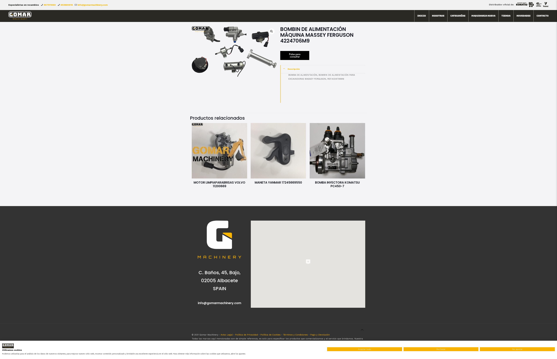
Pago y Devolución (320, 334)
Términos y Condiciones (295, 334)
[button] (272, 31)
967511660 (50, 5)
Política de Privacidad (246, 334)
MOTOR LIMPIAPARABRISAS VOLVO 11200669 (219, 184)
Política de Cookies (270, 334)
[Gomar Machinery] (19, 16)
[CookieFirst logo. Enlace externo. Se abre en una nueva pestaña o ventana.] (8, 345)
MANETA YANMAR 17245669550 (278, 182)
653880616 (66, 5)
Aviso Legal (227, 334)
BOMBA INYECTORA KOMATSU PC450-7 (337, 184)
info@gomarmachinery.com (93, 5)
